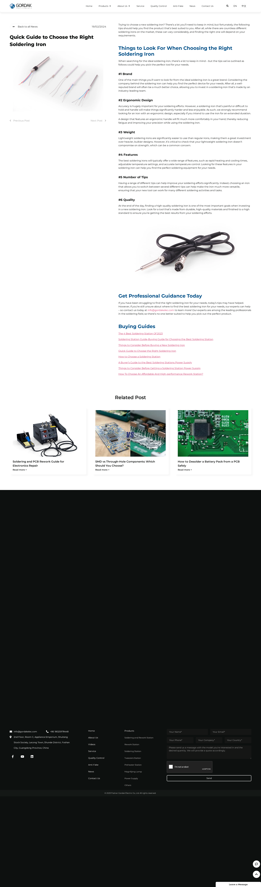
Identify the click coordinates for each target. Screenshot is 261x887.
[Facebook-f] (13, 757)
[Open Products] (110, 6)
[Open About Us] (129, 6)
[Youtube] (22, 757)
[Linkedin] (32, 757)
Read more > (20, 469)
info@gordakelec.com (161, 310)
